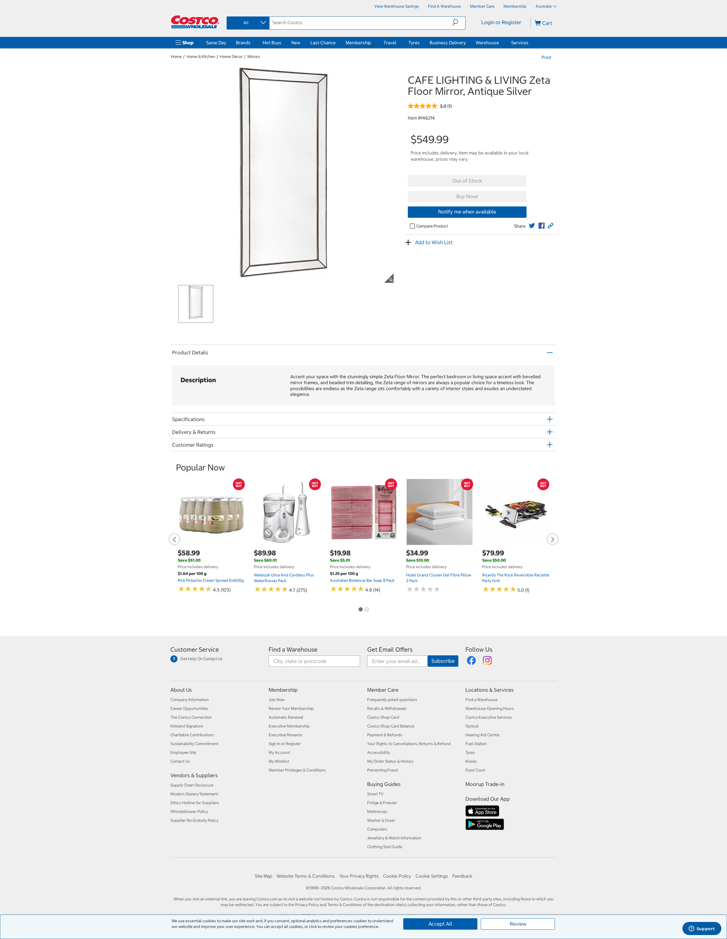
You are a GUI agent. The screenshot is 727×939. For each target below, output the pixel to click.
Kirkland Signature (186, 726)
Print (546, 57)
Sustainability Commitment (194, 743)
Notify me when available (467, 211)
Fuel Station (476, 743)
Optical (472, 726)
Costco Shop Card (383, 717)
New (295, 42)
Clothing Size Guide (384, 846)
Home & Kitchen (201, 56)
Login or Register (501, 22)
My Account (279, 752)
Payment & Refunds (384, 734)
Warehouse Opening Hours (489, 708)
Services (519, 42)
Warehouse (487, 42)
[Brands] (251, 42)
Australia (543, 6)
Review (518, 924)
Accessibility (378, 752)
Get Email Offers (390, 649)
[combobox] (247, 23)
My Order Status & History (390, 761)
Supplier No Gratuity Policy (194, 820)
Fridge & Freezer (382, 802)
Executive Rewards (285, 734)
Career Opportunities (189, 708)
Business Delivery (448, 42)
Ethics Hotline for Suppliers (194, 802)
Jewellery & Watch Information (394, 837)
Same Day (216, 42)
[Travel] (397, 42)
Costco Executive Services (488, 717)
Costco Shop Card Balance (390, 726)
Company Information (189, 699)
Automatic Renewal (286, 717)
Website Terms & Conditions (306, 876)
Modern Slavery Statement (194, 793)
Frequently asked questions (392, 699)
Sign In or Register (285, 743)
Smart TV (375, 793)
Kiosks (471, 761)
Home (176, 56)
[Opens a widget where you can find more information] (701, 929)
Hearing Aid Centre (482, 734)
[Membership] (372, 42)
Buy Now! (467, 196)
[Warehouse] (500, 42)
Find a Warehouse (293, 649)
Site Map (263, 876)
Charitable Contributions (192, 734)
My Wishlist (279, 761)
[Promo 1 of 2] (360, 610)
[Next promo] (552, 539)
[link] (531, 225)
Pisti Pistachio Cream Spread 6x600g (211, 580)
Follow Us (478, 649)
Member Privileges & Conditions (297, 770)
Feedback (462, 876)
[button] (458, 22)
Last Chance (323, 42)
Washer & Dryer (381, 820)
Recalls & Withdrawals (387, 708)
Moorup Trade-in (484, 784)
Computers (377, 829)
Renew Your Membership (291, 708)
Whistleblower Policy (189, 811)
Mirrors (253, 56)
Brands (243, 42)
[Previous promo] (174, 539)
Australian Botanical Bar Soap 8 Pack (362, 580)
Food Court (475, 770)
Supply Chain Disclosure (192, 785)
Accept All (440, 924)
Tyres (414, 42)
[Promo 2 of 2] (366, 610)
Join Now (277, 699)
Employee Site (183, 752)
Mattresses (377, 811)
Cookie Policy (397, 876)
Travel (389, 42)
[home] (195, 22)
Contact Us (180, 761)
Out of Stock (467, 180)
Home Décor (231, 56)
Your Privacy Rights (359, 876)
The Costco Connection (191, 717)
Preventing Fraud (382, 770)
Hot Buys (272, 42)
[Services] (529, 42)
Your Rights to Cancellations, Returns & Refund (409, 743)
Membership (358, 42)
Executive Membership (289, 726)
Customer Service (194, 649)
